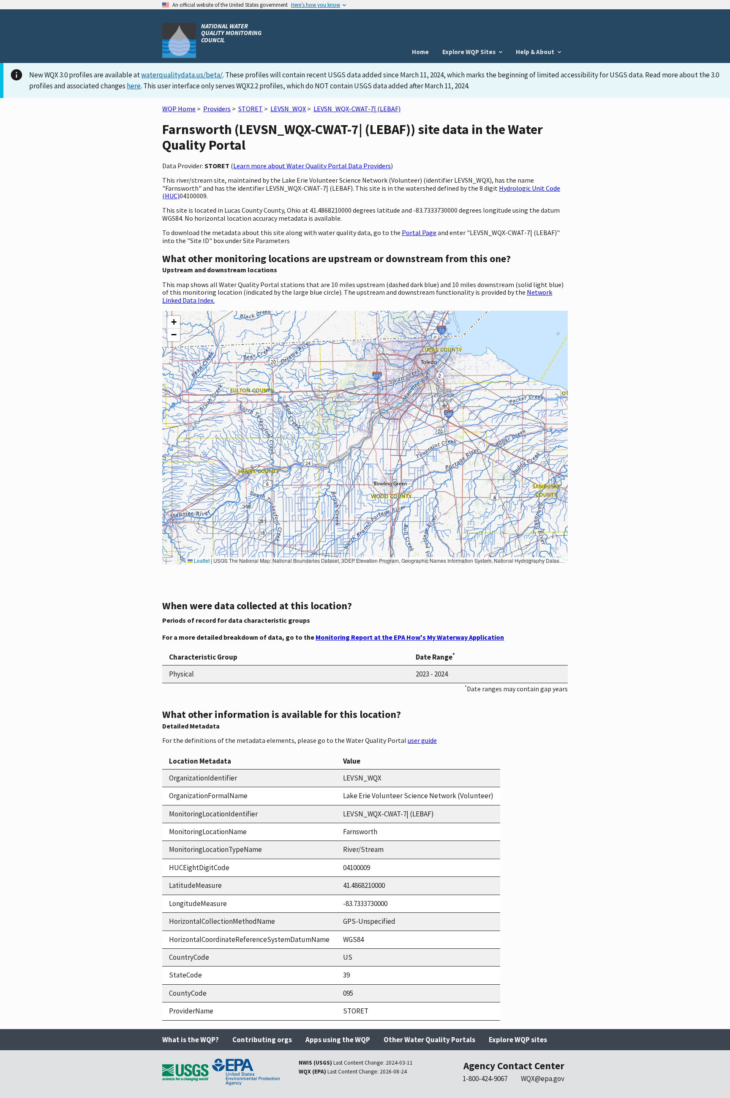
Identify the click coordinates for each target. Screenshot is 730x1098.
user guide (422, 740)
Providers (217, 108)
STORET (250, 108)
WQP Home (179, 108)
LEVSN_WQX (288, 108)
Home (420, 52)
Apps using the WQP (337, 1039)
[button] (173, 322)
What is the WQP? (190, 1039)
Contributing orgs (262, 1039)
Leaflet (201, 560)
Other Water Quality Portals (429, 1039)
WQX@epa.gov (542, 1078)
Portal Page (419, 232)
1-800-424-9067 (485, 1078)
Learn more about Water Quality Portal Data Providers (312, 166)
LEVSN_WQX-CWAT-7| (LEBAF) (356, 108)
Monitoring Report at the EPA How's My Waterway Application (410, 637)
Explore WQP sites (518, 1039)
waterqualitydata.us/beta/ (182, 74)
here (134, 85)
